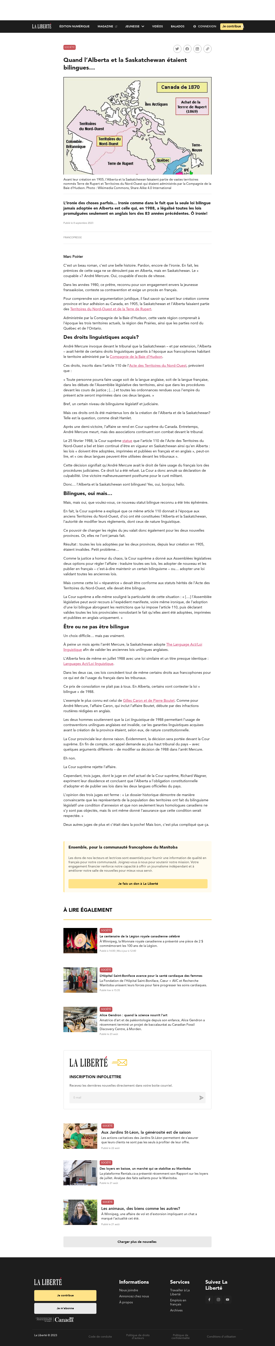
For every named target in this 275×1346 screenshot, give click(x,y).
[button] (177, 49)
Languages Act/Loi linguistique (88, 664)
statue (127, 441)
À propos (126, 1302)
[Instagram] (218, 1302)
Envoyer (198, 1097)
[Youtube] (227, 1302)
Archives (176, 1310)
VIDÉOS (157, 26)
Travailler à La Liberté (180, 1292)
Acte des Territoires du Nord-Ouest (157, 366)
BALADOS (177, 26)
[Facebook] (209, 1302)
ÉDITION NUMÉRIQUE (74, 26)
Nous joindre (128, 1290)
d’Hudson (154, 357)
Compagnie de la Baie (128, 357)
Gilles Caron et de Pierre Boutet (149, 701)
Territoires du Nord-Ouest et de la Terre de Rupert (110, 309)
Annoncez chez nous (134, 1296)
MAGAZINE (105, 26)
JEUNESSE (132, 26)
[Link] (208, 49)
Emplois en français (178, 1302)
